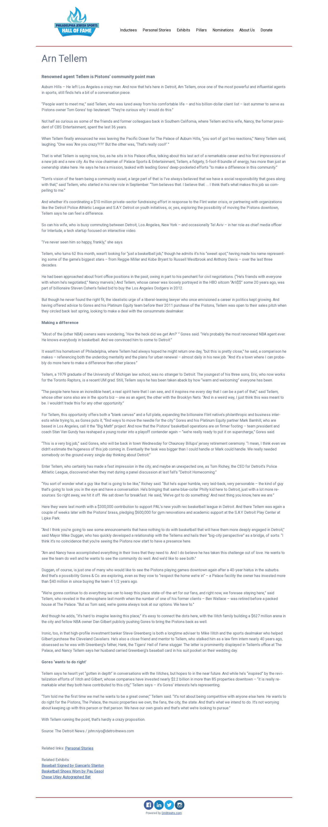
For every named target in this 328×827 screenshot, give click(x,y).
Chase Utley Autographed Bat (66, 777)
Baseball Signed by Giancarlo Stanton (73, 765)
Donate (267, 30)
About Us (247, 30)
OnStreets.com (172, 813)
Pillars (201, 30)
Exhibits (183, 30)
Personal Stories (157, 30)
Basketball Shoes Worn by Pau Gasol (73, 771)
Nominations (223, 30)
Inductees (128, 30)
